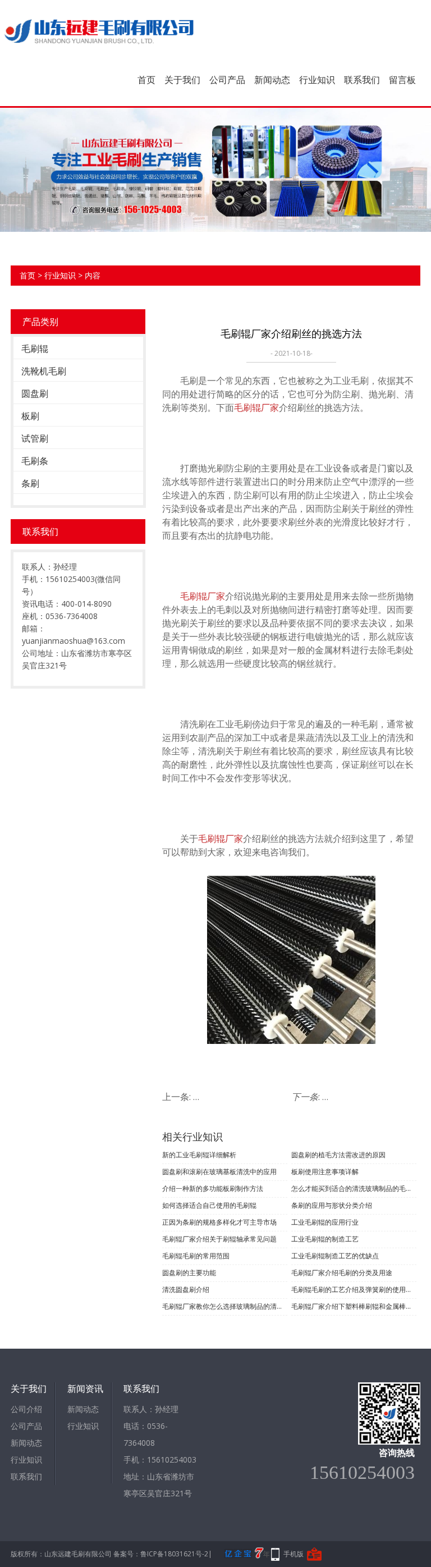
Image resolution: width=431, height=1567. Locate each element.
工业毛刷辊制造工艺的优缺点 (335, 1256)
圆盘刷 (34, 393)
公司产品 (227, 80)
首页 (146, 80)
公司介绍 (26, 1409)
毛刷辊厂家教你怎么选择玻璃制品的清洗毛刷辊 (224, 1306)
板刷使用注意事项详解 (325, 1171)
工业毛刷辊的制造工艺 (325, 1239)
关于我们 (182, 80)
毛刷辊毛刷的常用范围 (196, 1256)
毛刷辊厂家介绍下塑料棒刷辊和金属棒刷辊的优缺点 (353, 1306)
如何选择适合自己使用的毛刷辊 (209, 1205)
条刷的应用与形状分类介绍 (331, 1205)
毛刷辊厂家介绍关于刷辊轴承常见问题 (219, 1239)
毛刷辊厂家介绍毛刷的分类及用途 (341, 1272)
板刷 (30, 416)
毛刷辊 (34, 348)
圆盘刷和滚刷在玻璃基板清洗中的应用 (219, 1171)
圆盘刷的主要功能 (189, 1272)
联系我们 (362, 80)
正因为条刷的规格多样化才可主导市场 (219, 1222)
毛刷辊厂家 (256, 407)
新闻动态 (272, 80)
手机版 (293, 1554)
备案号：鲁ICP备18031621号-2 (160, 1554)
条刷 (30, 483)
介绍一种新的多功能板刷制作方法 (212, 1188)
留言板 (402, 80)
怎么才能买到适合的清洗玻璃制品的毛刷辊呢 (353, 1188)
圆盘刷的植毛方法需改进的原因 (338, 1155)
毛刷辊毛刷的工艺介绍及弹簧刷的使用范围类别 (353, 1289)
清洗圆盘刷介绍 (185, 1289)
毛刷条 (34, 461)
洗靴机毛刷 (43, 371)
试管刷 (34, 438)
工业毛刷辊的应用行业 (325, 1222)
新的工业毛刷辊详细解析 (199, 1155)
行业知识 (317, 80)
